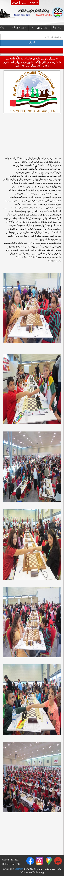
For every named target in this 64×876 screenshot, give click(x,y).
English (34, 2)
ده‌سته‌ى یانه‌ (19, 27)
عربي (24, 2)
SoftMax (19, 869)
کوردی (15, 2)
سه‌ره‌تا (57, 27)
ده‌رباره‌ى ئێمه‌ (39, 27)
